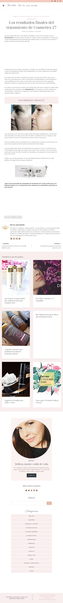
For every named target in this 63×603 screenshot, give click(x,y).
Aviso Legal (47, 598)
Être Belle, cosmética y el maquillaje (45, 299)
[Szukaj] (49, 503)
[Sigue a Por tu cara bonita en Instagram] (17, 239)
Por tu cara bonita (28, 31)
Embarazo (31, 543)
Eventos (31, 547)
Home (15, 16)
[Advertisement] (31, 56)
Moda (31, 559)
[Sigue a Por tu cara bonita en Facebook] (11, 239)
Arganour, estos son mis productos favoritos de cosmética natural (13, 351)
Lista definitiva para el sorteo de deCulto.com (50, 246)
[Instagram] (60, 1)
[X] (57, 1)
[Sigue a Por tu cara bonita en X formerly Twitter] (14, 239)
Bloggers (31, 519)
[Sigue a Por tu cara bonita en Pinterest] (19, 239)
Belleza (31, 516)
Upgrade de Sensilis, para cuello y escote (14, 401)
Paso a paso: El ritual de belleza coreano (47, 401)
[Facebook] (55, 1)
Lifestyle (31, 551)
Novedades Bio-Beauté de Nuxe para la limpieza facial (47, 315)
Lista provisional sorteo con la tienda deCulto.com (14, 246)
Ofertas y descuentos (31, 563)
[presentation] (16, 277)
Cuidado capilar (31, 527)
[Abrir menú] (3, 5)
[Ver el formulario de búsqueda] (52, 1)
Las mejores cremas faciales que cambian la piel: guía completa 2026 (15, 300)
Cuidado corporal (31, 531)
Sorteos (31, 567)
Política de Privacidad (47, 599)
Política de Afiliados (47, 594)
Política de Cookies (47, 596)
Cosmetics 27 (9, 217)
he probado (18, 217)
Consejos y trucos (31, 523)
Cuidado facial (31, 18)
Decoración (31, 539)
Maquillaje (31, 555)
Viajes (31, 570)
